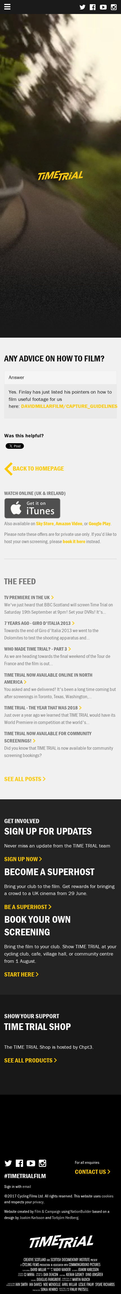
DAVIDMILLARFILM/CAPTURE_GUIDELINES (69, 406)
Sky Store (45, 523)
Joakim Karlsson (32, 1217)
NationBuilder (80, 1211)
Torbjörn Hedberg (65, 1217)
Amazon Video (69, 523)
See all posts (22, 779)
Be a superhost (25, 907)
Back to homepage (38, 468)
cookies (107, 1196)
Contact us (90, 1172)
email (27, 1186)
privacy (38, 1201)
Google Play (99, 523)
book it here (74, 541)
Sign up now (21, 859)
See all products (28, 1060)
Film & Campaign (47, 1211)
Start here (19, 974)
